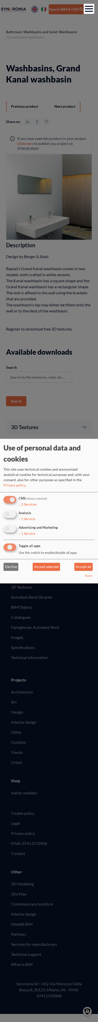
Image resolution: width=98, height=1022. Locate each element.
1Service (27, 519)
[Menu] (89, 9)
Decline (11, 567)
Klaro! (88, 575)
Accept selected (46, 567)
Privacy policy (15, 485)
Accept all (83, 567)
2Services (28, 504)
